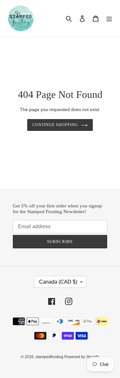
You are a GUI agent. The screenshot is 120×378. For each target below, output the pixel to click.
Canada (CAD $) (58, 282)
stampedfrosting (50, 357)
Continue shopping (55, 125)
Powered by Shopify (81, 357)
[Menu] (109, 18)
